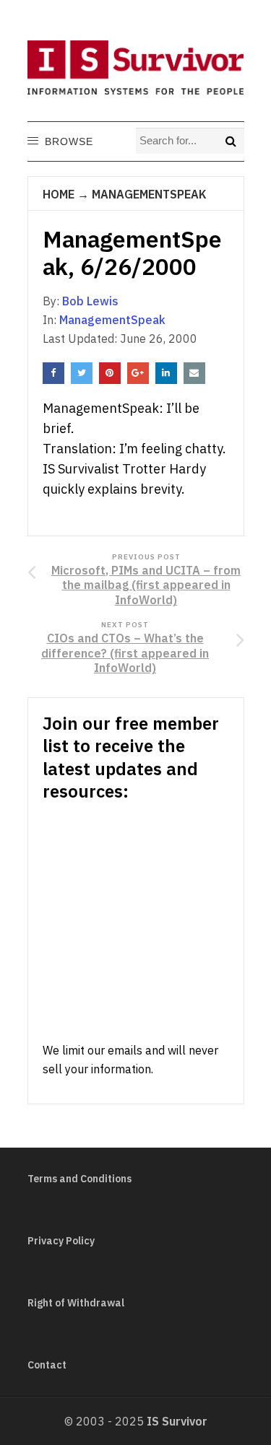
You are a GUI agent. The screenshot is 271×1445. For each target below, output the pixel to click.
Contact (46, 1364)
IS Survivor (177, 1421)
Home (58, 194)
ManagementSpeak (149, 194)
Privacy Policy (61, 1240)
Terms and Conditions (79, 1178)
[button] (68, 141)
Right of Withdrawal (75, 1302)
